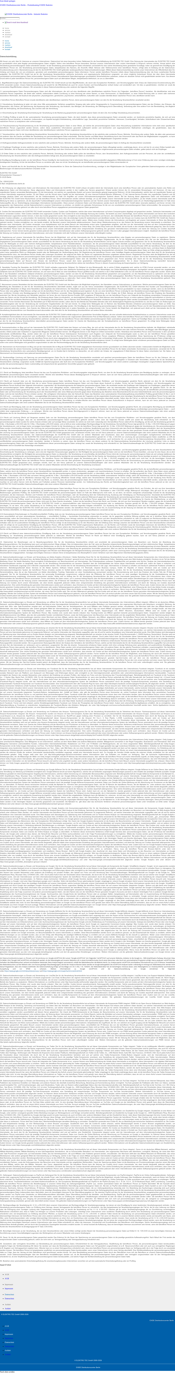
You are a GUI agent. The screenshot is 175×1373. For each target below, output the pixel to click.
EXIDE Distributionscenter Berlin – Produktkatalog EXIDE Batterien (26, 5)
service (7, 30)
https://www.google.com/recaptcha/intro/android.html (62, 971)
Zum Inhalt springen (7, 1)
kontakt (7, 37)
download (8, 35)
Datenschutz (9, 1294)
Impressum (9, 1284)
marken (7, 32)
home (7, 28)
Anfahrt (8, 1304)
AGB (7, 1274)
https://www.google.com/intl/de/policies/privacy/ (21, 971)
